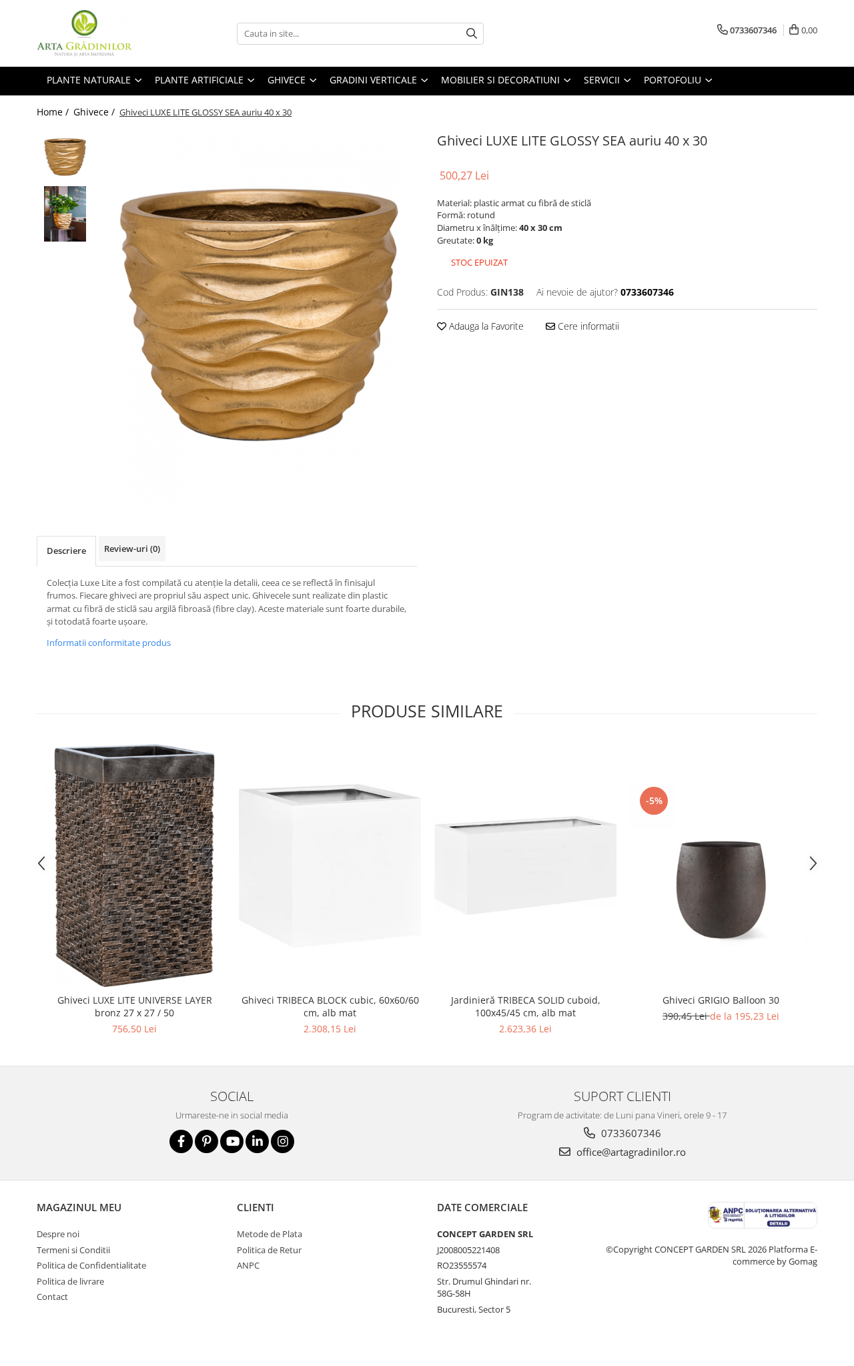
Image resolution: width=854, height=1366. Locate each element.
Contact (52, 1297)
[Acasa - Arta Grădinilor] (103, 33)
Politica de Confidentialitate (91, 1265)
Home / (54, 111)
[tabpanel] (258, 315)
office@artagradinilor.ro (630, 1151)
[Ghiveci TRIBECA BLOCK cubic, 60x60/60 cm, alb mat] (330, 866)
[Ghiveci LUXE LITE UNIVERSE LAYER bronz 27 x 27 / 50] (134, 866)
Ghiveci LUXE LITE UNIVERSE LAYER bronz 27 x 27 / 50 (134, 1006)
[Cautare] (472, 34)
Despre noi (58, 1234)
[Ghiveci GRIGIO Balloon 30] (721, 865)
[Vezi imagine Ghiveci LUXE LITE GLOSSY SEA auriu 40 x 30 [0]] (65, 157)
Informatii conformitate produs (109, 643)
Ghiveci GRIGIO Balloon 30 (721, 1000)
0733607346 (629, 1133)
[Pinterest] (206, 1141)
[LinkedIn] (257, 1141)
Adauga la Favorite (485, 326)
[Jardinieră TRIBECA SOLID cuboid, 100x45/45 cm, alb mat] (525, 865)
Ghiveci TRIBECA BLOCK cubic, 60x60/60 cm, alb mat (330, 1006)
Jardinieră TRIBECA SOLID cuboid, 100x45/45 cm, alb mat (525, 1006)
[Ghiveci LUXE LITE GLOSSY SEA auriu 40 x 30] (258, 315)
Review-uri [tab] (132, 549)
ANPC (248, 1265)
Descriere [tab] (66, 551)
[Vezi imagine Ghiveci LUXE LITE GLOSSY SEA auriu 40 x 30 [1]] (65, 214)
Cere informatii (587, 326)
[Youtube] (232, 1141)
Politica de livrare (70, 1281)
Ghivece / (95, 111)
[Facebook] (181, 1141)
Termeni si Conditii (73, 1250)
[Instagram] (282, 1141)
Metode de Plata (269, 1234)
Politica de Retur (269, 1250)
